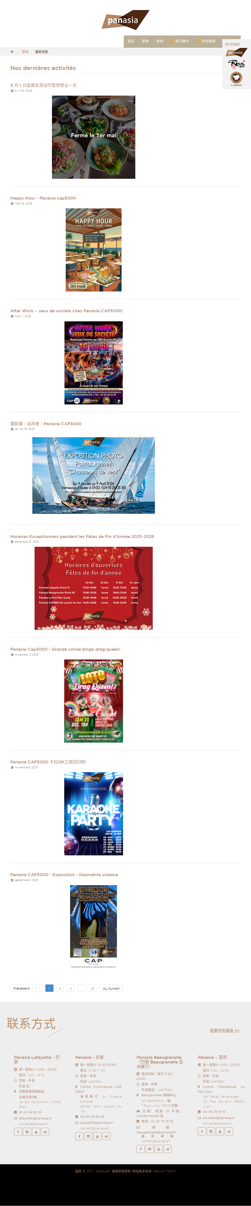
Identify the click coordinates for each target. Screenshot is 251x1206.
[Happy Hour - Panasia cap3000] (93, 250)
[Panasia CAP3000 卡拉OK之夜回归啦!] (93, 813)
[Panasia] (125, 20)
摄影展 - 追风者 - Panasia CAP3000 (46, 423)
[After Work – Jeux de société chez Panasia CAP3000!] (93, 362)
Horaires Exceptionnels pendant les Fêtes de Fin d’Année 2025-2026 (82, 536)
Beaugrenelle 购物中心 (158, 1095)
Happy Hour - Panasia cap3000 (43, 198)
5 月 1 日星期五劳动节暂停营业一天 (43, 85)
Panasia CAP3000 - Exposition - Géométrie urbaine (64, 874)
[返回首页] (11, 52)
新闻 (25, 52)
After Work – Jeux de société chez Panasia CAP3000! (66, 310)
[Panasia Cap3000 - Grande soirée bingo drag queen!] (93, 701)
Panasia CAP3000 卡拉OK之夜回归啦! (48, 761)
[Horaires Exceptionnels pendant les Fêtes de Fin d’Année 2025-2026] (93, 588)
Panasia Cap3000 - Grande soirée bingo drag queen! (65, 649)
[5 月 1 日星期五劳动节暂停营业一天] (93, 137)
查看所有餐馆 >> (224, 1030)
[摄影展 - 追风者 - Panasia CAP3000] (93, 475)
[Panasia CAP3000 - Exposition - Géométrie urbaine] (93, 926)
